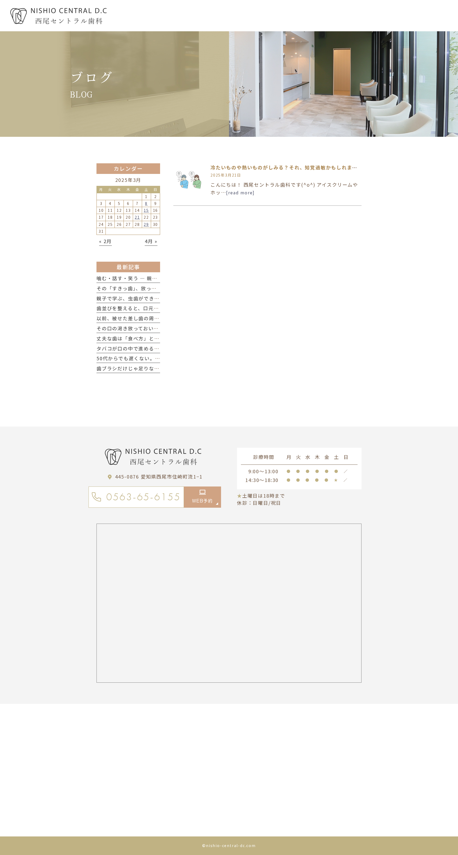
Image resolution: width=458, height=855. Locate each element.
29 (146, 224)
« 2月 (105, 241)
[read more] (240, 192)
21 (137, 217)
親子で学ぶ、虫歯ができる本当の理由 (141, 298)
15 (146, 210)
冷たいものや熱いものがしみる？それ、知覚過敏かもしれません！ (289, 167)
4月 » (151, 241)
